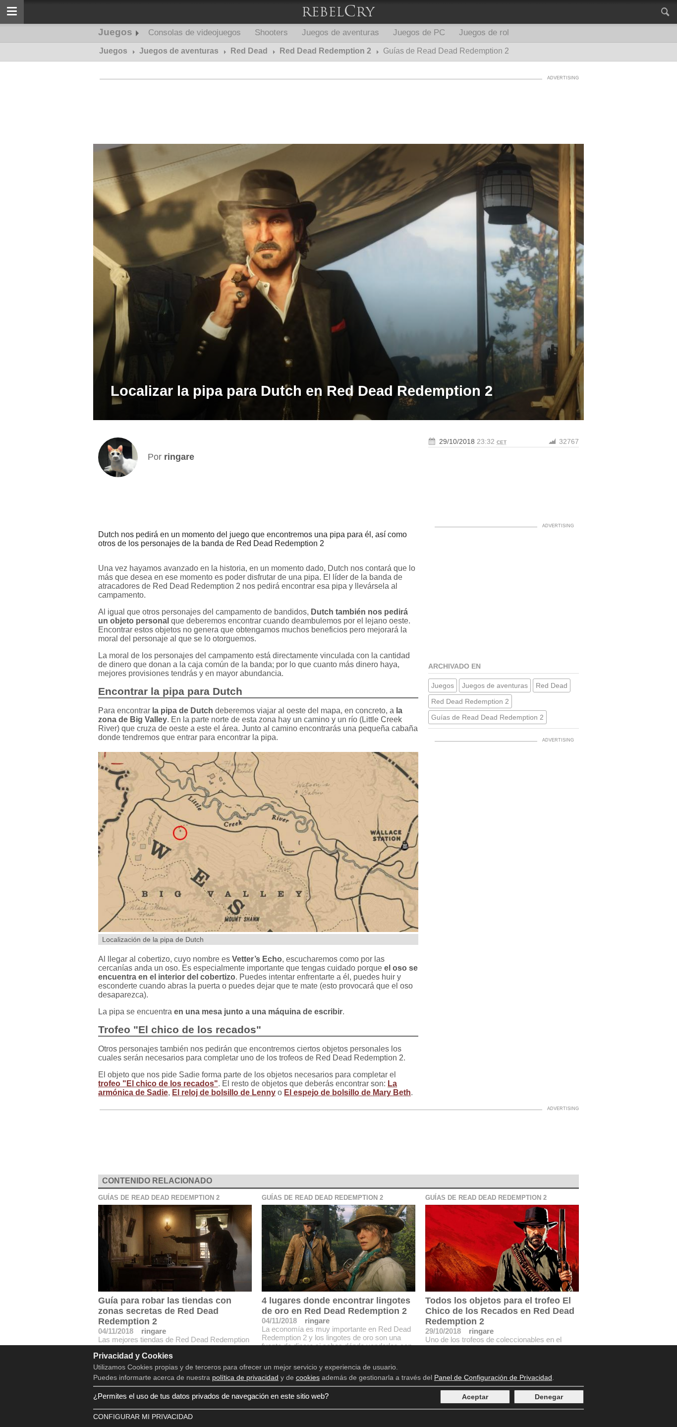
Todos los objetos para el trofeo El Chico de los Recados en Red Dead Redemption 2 (499, 1311)
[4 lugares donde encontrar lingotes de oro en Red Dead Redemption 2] (338, 1248)
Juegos (115, 32)
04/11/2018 (115, 1331)
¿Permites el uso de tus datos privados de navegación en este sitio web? (211, 1396)
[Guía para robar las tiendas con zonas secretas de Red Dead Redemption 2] (175, 1248)
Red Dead (551, 685)
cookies (308, 1377)
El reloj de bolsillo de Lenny (224, 1092)
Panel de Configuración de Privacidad (493, 1377)
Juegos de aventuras (340, 32)
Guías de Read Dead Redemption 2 (487, 717)
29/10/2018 (457, 441)
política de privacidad (245, 1377)
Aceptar (475, 1397)
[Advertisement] (338, 106)
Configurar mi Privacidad (143, 1417)
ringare (153, 1331)
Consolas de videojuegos (194, 32)
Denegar (549, 1397)
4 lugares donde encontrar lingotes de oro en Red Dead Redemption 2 (336, 1306)
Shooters (271, 32)
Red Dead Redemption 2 (470, 701)
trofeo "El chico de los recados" (158, 1083)
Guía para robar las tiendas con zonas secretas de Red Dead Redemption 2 (164, 1311)
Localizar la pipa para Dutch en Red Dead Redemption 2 (302, 391)
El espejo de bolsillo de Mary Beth (347, 1092)
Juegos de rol (484, 32)
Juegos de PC (419, 32)
